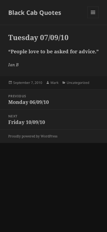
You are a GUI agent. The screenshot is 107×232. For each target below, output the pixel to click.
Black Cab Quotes (34, 12)
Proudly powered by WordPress (32, 136)
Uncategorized (78, 82)
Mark (54, 82)
